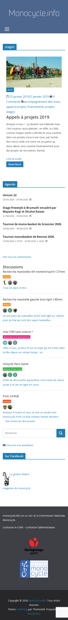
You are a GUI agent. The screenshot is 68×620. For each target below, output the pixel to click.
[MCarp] (5, 342)
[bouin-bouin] (15, 310)
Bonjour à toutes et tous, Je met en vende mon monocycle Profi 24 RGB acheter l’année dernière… (31, 414)
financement (35, 107)
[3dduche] (5, 282)
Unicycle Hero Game (15, 364)
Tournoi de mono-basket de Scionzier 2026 (32, 224)
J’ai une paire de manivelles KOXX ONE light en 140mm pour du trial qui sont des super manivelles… (33, 318)
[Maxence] (10, 282)
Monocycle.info (34, 13)
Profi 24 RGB (11, 396)
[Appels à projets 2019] (34, 72)
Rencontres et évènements (16, 337)
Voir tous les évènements (17, 257)
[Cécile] (10, 310)
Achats (7, 276)
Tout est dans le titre (14, 287)
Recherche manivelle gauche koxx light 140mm (32, 299)
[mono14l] (15, 282)
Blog (10, 90)
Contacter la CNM (13, 527)
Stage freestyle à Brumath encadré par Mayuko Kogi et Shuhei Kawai (29, 209)
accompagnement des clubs (42, 102)
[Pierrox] (10, 407)
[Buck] (5, 407)
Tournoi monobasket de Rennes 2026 (28, 237)
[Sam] (15, 342)
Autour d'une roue (12, 369)
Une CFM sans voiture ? (18, 332)
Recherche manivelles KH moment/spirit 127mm (34, 272)
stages (10, 112)
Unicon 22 (10, 195)
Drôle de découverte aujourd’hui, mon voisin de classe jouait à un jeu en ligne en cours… (33, 382)
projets (49, 107)
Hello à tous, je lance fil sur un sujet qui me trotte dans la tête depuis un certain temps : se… (34, 350)
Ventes (7, 401)
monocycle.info (11, 515)
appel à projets (16, 107)
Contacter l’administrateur (40, 527)
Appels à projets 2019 (27, 117)
